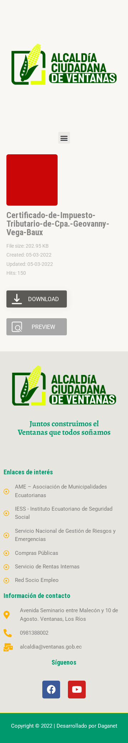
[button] (64, 138)
